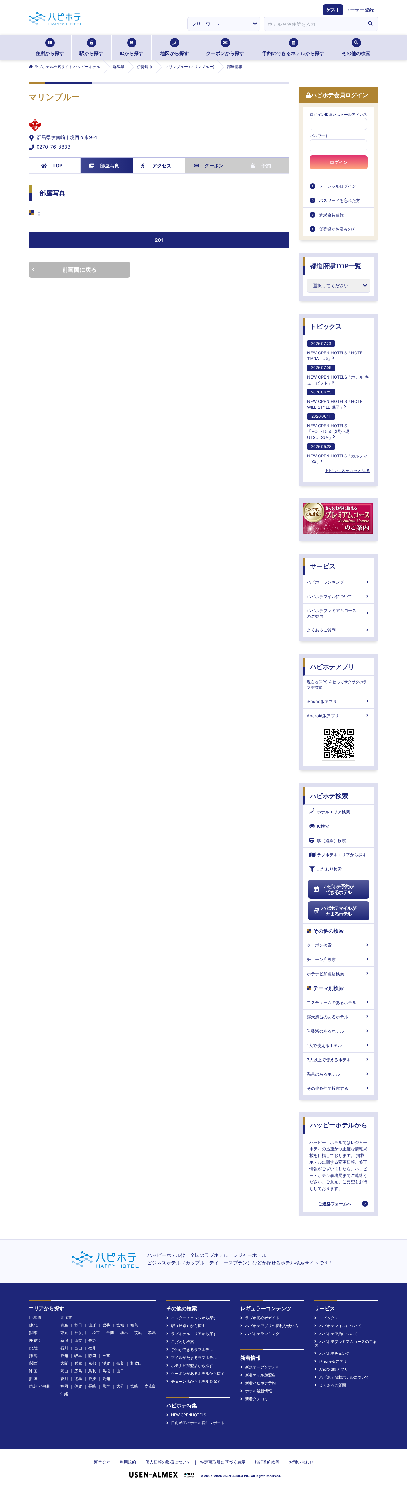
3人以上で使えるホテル (329, 1059)
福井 (92, 1348)
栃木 (124, 1332)
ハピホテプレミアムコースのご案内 (331, 613)
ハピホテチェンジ (334, 1353)
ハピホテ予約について (338, 1333)
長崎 (92, 1386)
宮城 (120, 1325)
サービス (322, 566)
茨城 (138, 1332)
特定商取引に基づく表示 (222, 1462)
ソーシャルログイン (337, 186)
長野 (92, 1340)
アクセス (161, 166)
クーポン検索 (319, 945)
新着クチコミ (256, 1398)
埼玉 (96, 1332)
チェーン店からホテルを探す (196, 1381)
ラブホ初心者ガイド (262, 1317)
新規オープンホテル (262, 1367)
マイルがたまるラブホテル (194, 1357)
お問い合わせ (301, 1462)
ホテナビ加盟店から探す (192, 1365)
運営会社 (102, 1462)
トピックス (326, 326)
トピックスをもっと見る (347, 470)
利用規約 (128, 1462)
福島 (134, 1325)
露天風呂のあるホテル (327, 1016)
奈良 (120, 1363)
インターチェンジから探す (194, 1317)
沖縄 (64, 1393)
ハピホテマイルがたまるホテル (338, 911)
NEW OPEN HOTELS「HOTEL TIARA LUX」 (336, 351)
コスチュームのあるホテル (331, 1002)
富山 (78, 1348)
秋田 (78, 1325)
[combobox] (313, 24)
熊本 (106, 1386)
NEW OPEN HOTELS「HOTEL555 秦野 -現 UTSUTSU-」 (328, 427)
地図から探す (174, 53)
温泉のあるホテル (323, 1073)
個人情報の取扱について (168, 1462)
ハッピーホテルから (338, 1125)
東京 (64, 1332)
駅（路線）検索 (331, 840)
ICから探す (131, 53)
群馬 (152, 1332)
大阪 (64, 1363)
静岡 (92, 1355)
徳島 (78, 1378)
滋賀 (106, 1363)
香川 (64, 1378)
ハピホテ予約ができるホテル (339, 889)
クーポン (214, 166)
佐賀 (78, 1386)
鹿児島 (150, 1386)
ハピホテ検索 (329, 795)
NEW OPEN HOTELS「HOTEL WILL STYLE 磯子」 (336, 400)
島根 (106, 1370)
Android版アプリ (323, 715)
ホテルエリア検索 (333, 811)
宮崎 (134, 1386)
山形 (92, 1325)
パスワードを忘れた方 (339, 200)
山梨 (78, 1340)
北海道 (66, 1317)
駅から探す (91, 53)
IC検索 (323, 826)
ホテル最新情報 (258, 1391)
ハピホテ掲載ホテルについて (344, 1377)
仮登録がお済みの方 (337, 229)
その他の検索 (356, 53)
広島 (78, 1370)
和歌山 (136, 1363)
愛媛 (92, 1378)
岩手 (106, 1325)
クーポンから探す (225, 53)
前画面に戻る (79, 269)
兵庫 (78, 1363)
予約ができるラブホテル (192, 1349)
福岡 (64, 1386)
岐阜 (78, 1355)
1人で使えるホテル (324, 1045)
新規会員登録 (331, 214)
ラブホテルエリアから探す (342, 854)
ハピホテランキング (325, 582)
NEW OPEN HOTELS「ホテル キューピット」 (338, 375)
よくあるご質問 (321, 629)
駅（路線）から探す (188, 1325)
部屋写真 (109, 166)
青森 (64, 1325)
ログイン (339, 162)
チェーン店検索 (321, 959)
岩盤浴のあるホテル (325, 1031)
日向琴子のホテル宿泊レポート (197, 1422)
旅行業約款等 (267, 1462)
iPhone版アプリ (322, 701)
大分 (120, 1386)
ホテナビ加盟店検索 (325, 973)
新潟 (64, 1340)
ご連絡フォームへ (334, 1203)
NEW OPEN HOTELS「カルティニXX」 (337, 454)
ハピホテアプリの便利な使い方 (272, 1325)
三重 (106, 1355)
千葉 (110, 1332)
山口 (120, 1370)
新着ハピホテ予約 (260, 1383)
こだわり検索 (329, 869)
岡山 (64, 1370)
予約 (266, 166)
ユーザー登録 (359, 10)
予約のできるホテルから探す (293, 53)
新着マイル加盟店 (260, 1375)
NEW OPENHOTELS (188, 1414)
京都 (92, 1363)
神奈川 (80, 1332)
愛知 (64, 1355)
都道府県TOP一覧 (335, 265)
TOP (57, 166)
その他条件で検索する (327, 1088)
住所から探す (50, 53)
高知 (106, 1378)
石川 (64, 1348)
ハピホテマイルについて (329, 596)
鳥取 (92, 1370)
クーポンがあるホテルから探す (197, 1373)
